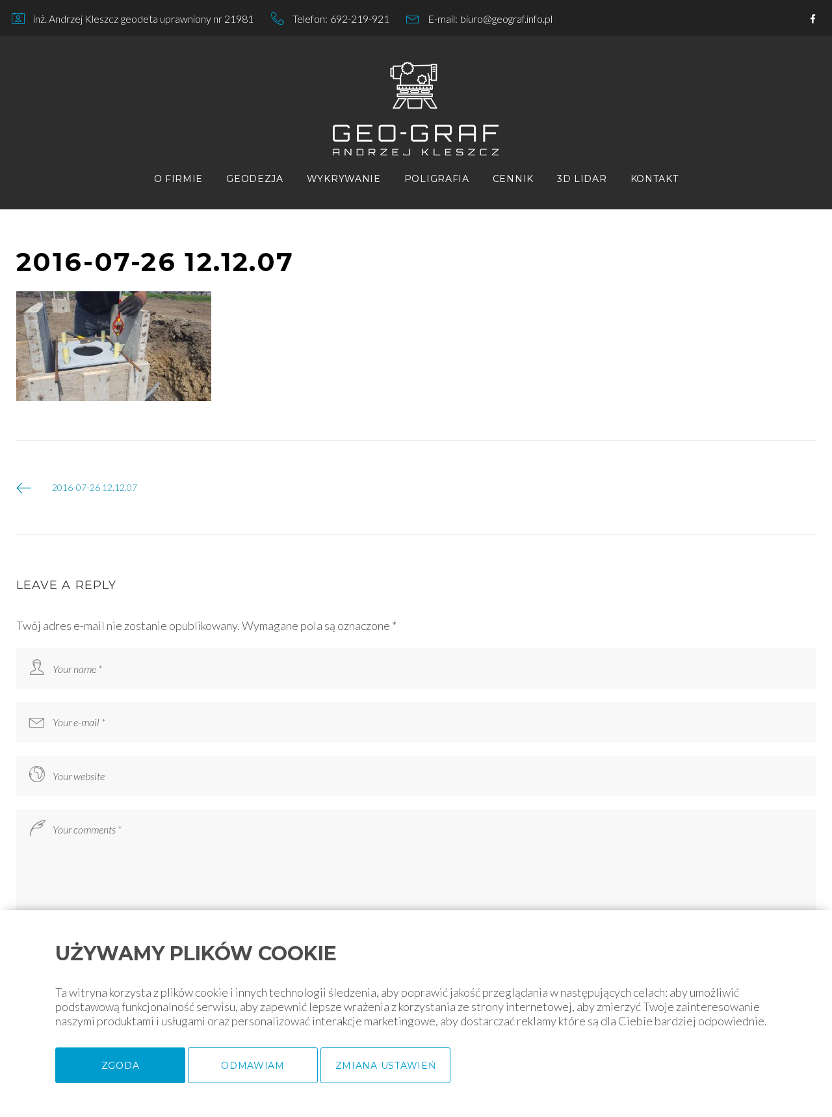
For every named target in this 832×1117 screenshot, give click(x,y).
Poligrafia (436, 179)
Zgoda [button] (120, 1065)
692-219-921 (359, 18)
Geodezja (254, 179)
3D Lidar (582, 179)
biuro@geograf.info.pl (506, 18)
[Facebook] (813, 19)
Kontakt (654, 179)
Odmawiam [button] (253, 1065)
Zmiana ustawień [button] (385, 1065)
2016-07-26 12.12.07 (94, 487)
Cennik (513, 179)
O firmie (178, 179)
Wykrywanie (344, 179)
